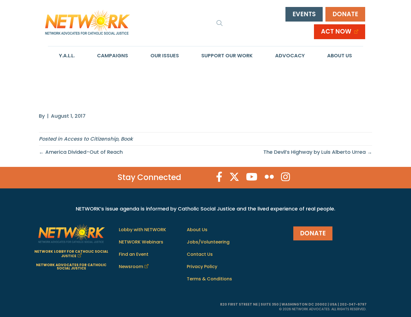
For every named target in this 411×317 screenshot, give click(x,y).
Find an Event (133, 254)
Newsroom (131, 266)
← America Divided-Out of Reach (81, 151)
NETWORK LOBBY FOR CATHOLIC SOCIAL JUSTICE (71, 253)
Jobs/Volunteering (208, 242)
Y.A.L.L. (67, 55)
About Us (339, 55)
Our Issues (164, 55)
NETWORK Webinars (141, 242)
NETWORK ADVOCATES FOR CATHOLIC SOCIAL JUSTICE (71, 266)
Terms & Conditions (209, 279)
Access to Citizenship (91, 138)
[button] (219, 23)
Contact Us (200, 254)
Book (127, 138)
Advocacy (290, 55)
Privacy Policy (202, 266)
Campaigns (112, 55)
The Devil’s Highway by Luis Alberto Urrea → (317, 151)
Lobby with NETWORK (142, 229)
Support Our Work (227, 55)
